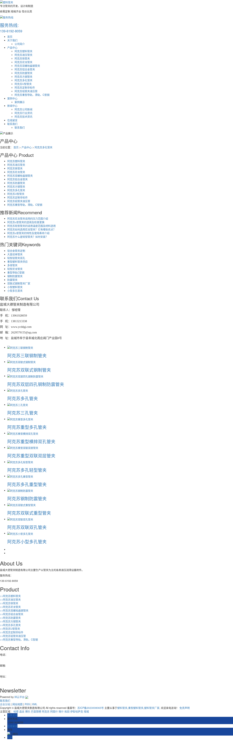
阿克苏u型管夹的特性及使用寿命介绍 (28, 233)
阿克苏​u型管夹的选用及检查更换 (25, 222)
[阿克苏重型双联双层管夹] (22, 447)
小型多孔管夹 (15, 290)
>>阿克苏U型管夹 (10, 628)
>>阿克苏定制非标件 (11, 632)
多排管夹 (12, 265)
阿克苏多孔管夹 (23, 80)
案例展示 (20, 102)
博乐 (27, 711)
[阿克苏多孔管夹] (17, 390)
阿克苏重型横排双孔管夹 (31, 441)
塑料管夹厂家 (151, 708)
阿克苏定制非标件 (25, 87)
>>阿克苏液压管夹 (10, 599)
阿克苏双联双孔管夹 (27, 527)
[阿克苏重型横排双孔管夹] (22, 433)
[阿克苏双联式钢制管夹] (21, 361)
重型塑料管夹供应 (17, 261)
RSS (27, 704)
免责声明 (184, 708)
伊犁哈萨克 (76, 711)
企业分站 (5, 704)
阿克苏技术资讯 (23, 116)
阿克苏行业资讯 (23, 113)
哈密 (16, 711)
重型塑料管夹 (135, 708)
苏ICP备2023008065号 (90, 708)
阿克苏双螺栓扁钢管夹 (27, 65)
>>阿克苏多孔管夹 (10, 625)
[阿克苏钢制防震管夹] (20, 490)
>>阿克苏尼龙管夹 (10, 607)
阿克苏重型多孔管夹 (27, 427)
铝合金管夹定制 (16, 250)
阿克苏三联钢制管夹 (27, 355)
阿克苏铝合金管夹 (25, 69)
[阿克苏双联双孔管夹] (20, 519)
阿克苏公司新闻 (23, 109)
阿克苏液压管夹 (23, 55)
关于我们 (12, 40)
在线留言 (12, 120)
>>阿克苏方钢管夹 (10, 621)
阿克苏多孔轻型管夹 (27, 470)
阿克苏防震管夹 (23, 73)
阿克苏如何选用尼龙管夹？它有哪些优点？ (31, 229)
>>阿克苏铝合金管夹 (11, 614)
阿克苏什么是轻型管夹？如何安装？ (27, 236)
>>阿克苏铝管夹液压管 (13, 636)
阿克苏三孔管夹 (22, 412)
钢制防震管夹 (15, 276)
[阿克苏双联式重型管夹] (21, 504)
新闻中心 (12, 105)
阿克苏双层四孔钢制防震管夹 (35, 384)
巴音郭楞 (36, 711)
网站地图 (17, 704)
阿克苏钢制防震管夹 (27, 498)
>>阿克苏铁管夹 (9, 603)
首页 (9, 36)
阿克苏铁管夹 (22, 58)
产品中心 (12, 47)
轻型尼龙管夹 (15, 269)
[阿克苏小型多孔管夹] (20, 533)
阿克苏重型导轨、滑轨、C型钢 (32, 94)
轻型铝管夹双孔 (16, 258)
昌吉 (21, 711)
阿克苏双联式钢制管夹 (29, 370)
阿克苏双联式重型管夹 (29, 513)
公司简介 (20, 44)
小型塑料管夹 (15, 287)
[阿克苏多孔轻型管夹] (20, 462)
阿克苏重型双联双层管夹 (31, 455)
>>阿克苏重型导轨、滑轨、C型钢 (19, 639)
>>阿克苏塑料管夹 (10, 596)
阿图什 (54, 711)
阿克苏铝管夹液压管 (26, 91)
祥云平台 (19, 697)
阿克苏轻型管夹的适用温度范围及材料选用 (31, 225)
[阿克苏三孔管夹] (17, 404)
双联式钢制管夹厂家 (18, 283)
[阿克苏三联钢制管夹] (20, 347)
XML (34, 704)
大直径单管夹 (15, 254)
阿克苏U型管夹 (23, 84)
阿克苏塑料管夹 (23, 51)
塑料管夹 (122, 708)
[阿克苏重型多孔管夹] (20, 419)
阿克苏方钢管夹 (23, 76)
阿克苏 (46, 711)
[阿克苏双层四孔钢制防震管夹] (25, 376)
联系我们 (12, 124)
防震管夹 (12, 279)
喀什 (61, 711)
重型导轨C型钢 (15, 272)
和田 (67, 711)
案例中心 (12, 98)
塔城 (86, 711)
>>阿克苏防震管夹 (10, 617)
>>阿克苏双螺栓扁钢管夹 (14, 610)
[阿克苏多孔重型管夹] (20, 476)
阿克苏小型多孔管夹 (27, 541)
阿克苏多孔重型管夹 (27, 484)
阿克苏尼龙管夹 (23, 62)
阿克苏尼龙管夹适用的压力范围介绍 (27, 218)
